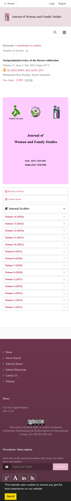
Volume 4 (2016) (13, 286)
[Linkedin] (23, 477)
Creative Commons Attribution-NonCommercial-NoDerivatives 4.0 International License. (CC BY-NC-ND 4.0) (35, 431)
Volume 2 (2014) (13, 300)
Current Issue (14, 199)
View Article (8, 80)
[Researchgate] (6, 477)
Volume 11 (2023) (14, 237)
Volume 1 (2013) (13, 307)
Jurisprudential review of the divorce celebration (31, 60)
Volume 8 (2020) (13, 258)
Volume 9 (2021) (13, 251)
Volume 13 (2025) (14, 223)
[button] (44, 489)
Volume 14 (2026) (14, 216)
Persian (10, 3)
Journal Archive (18, 208)
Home (9, 352)
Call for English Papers (15, 407)
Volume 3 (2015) (13, 293)
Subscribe (60, 466)
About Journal (13, 357)
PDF (25, 80)
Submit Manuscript (16, 369)
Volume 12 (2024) (14, 230)
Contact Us (11, 375)
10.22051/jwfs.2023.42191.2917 (25, 70)
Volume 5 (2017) (13, 279)
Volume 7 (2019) (13, 265)
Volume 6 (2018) (13, 272)
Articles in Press (15, 191)
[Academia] (15, 477)
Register (62, 3)
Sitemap (10, 381)
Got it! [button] (10, 496)
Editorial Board (14, 363)
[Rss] (32, 477)
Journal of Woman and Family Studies (36, 16)
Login (52, 3)
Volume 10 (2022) (14, 244)
